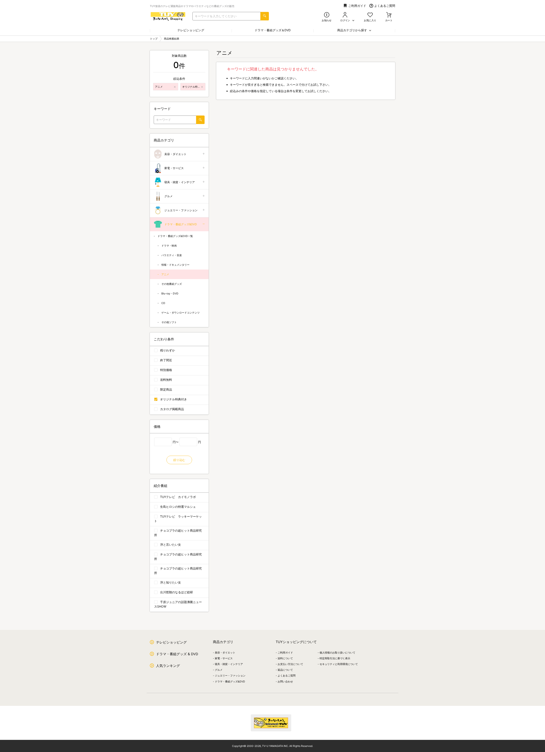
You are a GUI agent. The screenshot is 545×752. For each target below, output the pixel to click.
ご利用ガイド (357, 5)
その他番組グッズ (171, 283)
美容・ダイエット (175, 154)
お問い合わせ (285, 681)
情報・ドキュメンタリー (175, 264)
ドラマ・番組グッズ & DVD (177, 654)
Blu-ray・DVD (169, 293)
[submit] (264, 16)
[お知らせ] (326, 15)
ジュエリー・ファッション (181, 210)
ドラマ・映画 (169, 245)
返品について (285, 669)
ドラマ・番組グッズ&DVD (180, 224)
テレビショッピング (190, 30)
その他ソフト (169, 322)
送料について (285, 658)
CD (163, 303)
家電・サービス (174, 168)
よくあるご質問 (384, 5)
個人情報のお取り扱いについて (337, 652)
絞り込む (179, 460)
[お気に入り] (370, 15)
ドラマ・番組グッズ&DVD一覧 (175, 236)
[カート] (389, 15)
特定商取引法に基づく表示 (335, 658)
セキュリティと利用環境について (339, 664)
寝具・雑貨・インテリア (179, 182)
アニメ (165, 274)
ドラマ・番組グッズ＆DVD (273, 30)
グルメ (168, 196)
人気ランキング (168, 666)
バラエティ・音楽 (171, 255)
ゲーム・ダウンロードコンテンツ (180, 312)
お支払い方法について (290, 664)
